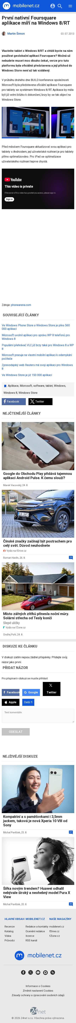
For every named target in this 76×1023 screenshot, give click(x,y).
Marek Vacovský (12, 485)
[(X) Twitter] (30, 973)
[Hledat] (59, 6)
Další (28, 702)
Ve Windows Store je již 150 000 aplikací (27, 375)
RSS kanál (31, 940)
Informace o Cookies (38, 986)
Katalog (9, 931)
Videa (8, 935)
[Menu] (70, 6)
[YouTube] (38, 973)
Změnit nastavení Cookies (38, 990)
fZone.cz (54, 935)
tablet (49, 385)
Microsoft (26, 385)
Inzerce (30, 935)
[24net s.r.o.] (38, 1013)
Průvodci (10, 940)
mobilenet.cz (56, 926)
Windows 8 (10, 392)
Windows (59, 385)
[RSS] (52, 973)
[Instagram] (45, 973)
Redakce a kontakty (37, 926)
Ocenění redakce (35, 931)
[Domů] (21, 6)
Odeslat (16, 732)
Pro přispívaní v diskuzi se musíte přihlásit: (25, 678)
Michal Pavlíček (11, 832)
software (38, 385)
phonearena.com (21, 305)
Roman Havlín (11, 557)
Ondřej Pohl (9, 634)
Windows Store (28, 392)
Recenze (10, 926)
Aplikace (13, 385)
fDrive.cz (54, 931)
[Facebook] (23, 973)
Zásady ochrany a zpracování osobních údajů (38, 995)
